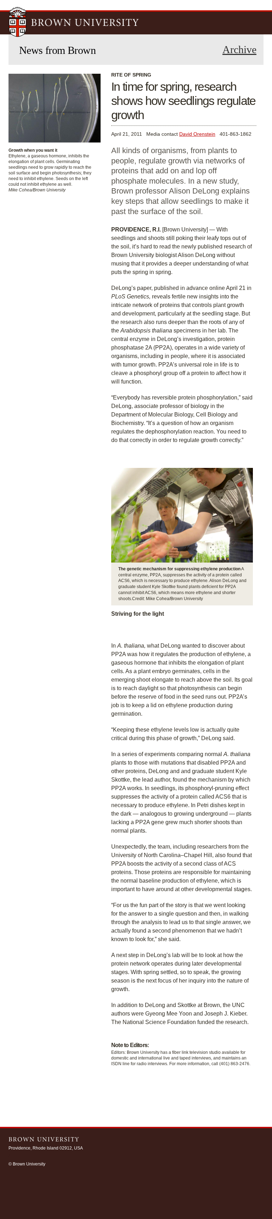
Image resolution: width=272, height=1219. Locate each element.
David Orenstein (197, 134)
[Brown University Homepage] (74, 23)
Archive (239, 49)
